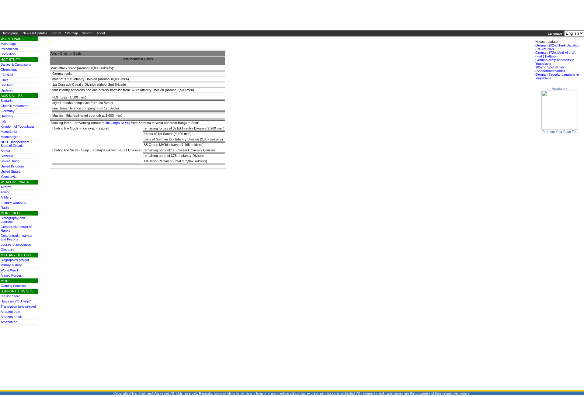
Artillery (6, 197)
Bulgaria (6, 100)
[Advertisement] (18, 338)
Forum (56, 33)
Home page (10, 33)
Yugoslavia (8, 176)
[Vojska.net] (559, 128)
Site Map (7, 85)
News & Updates (35, 33)
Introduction (9, 49)
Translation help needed (18, 306)
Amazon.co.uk (11, 317)
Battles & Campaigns (16, 64)
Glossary (7, 249)
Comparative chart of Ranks (16, 228)
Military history (11, 265)
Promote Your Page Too (559, 131)
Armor (5, 192)
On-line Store (10, 296)
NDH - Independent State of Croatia (15, 143)
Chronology (9, 69)
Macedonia (9, 131)
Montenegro (9, 137)
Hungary (7, 116)
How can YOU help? (16, 301)
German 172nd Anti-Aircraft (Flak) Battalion (555, 54)
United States (10, 171)
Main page (8, 44)
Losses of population (16, 244)
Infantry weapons (13, 202)
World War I (9, 270)
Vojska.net (559, 89)
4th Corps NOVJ (117, 123)
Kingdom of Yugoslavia (17, 126)
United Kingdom (12, 166)
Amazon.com (10, 311)
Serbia (5, 151)
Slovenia (7, 156)
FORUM (7, 75)
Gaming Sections (13, 286)
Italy (4, 121)
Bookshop (8, 54)
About (100, 33)
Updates (7, 90)
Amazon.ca (9, 322)
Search (87, 33)
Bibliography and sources (13, 219)
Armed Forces (11, 275)
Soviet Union (10, 161)
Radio (5, 207)
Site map (71, 33)
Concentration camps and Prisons (16, 237)
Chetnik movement (14, 106)
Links (5, 80)
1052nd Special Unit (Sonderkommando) (550, 69)
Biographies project (15, 260)
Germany (8, 111)
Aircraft (6, 187)
